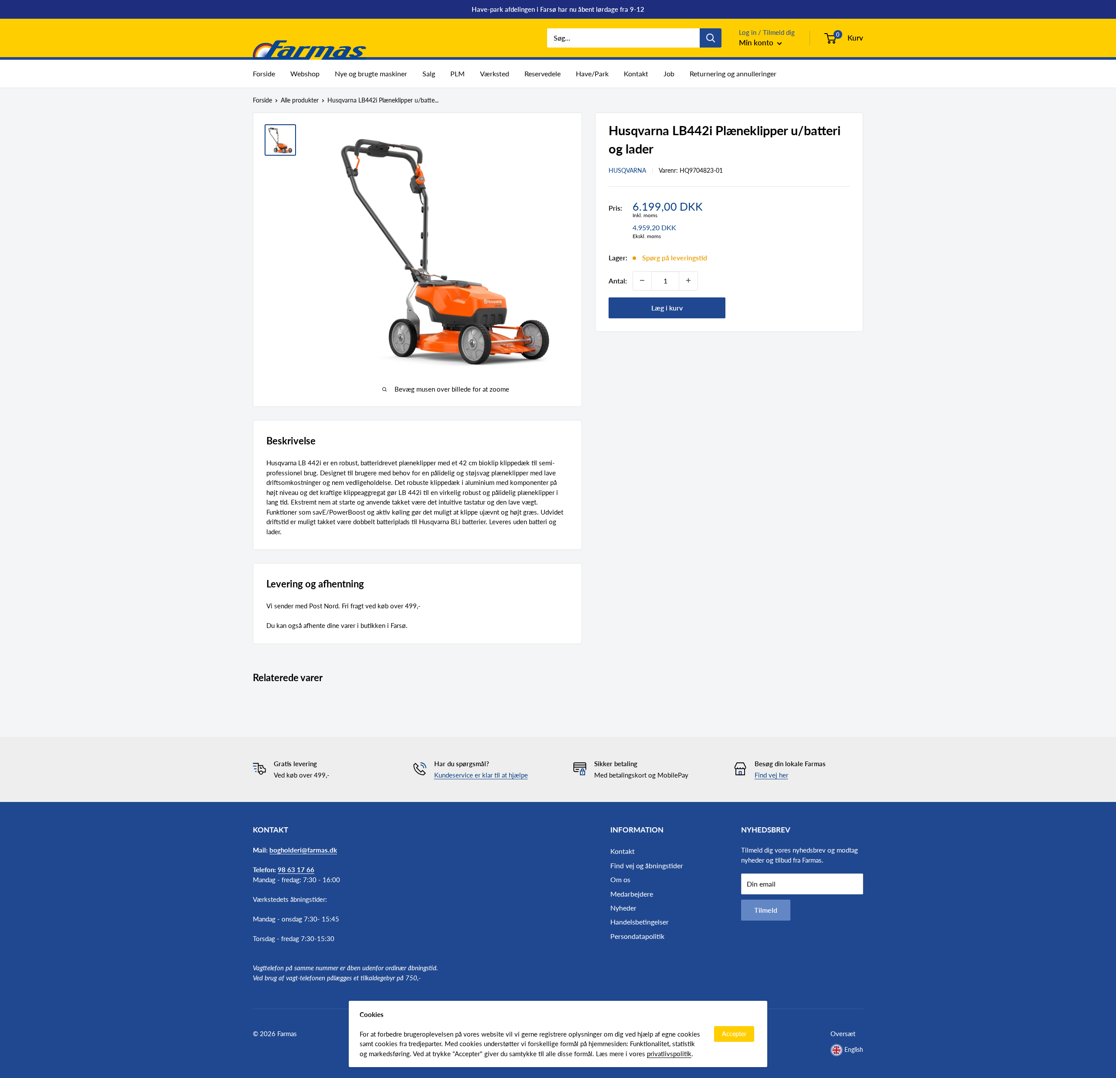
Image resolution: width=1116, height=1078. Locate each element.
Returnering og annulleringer (733, 73)
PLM (457, 73)
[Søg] (710, 38)
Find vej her (771, 775)
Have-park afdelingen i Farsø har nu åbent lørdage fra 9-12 (558, 9)
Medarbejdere (631, 894)
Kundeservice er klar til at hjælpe (481, 775)
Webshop (305, 73)
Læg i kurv (667, 307)
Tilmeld (765, 910)
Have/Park (592, 73)
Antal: (618, 280)
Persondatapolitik (637, 936)
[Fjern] (642, 280)
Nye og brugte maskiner (371, 73)
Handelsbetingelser (639, 922)
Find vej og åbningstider (646, 865)
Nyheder (623, 908)
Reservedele (542, 73)
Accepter (734, 1033)
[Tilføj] (688, 280)
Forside (264, 73)
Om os (620, 879)
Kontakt (636, 73)
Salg (428, 73)
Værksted (494, 73)
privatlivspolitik (669, 1054)
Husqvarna (627, 170)
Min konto (757, 42)
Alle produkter (300, 100)
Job (668, 73)
